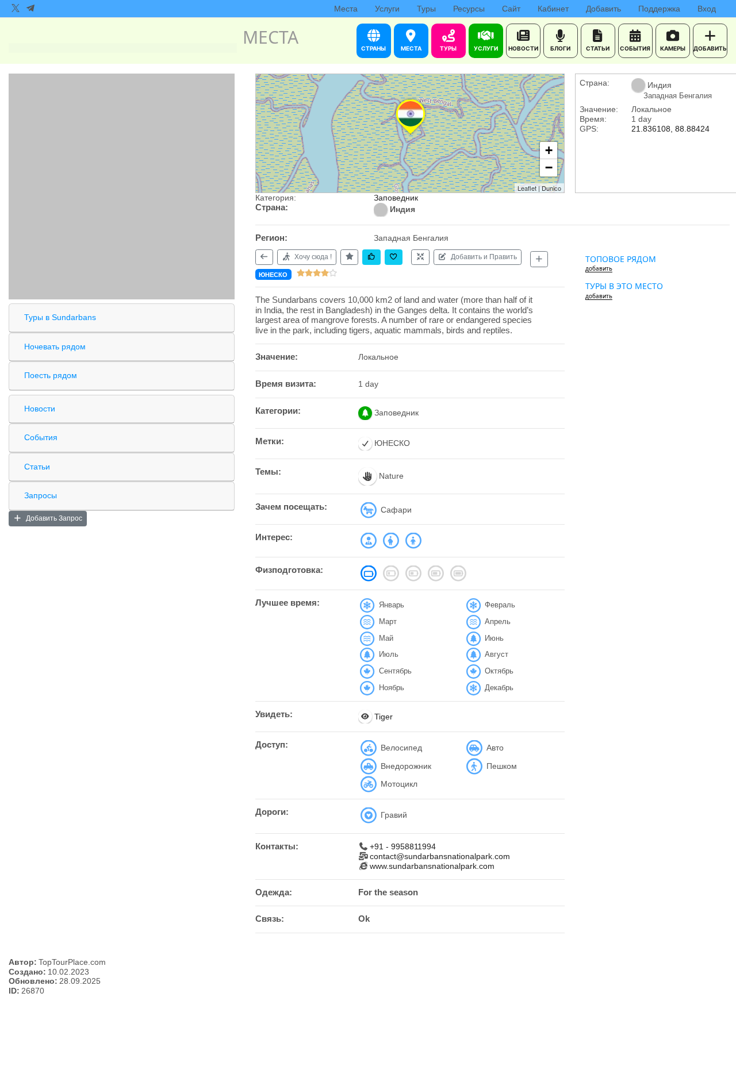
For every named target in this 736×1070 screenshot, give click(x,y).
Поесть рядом (50, 375)
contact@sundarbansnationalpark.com (440, 856)
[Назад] (264, 257)
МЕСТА (411, 48)
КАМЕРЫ (672, 48)
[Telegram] (30, 8)
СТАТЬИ (598, 48)
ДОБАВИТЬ (710, 48)
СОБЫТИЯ (635, 48)
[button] (410, 133)
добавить (598, 268)
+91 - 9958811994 (403, 846)
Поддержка (659, 8)
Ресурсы (469, 8)
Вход (706, 8)
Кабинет (553, 8)
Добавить (603, 8)
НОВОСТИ (523, 48)
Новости (39, 408)
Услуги (387, 8)
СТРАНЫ (373, 48)
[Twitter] (16, 8)
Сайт (511, 8)
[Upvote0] (371, 257)
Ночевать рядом (55, 346)
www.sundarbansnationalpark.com (432, 866)
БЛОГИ (560, 48)
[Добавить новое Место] (539, 259)
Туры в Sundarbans (60, 317)
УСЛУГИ (486, 48)
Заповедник (396, 197)
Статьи (37, 466)
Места (346, 8)
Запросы (40, 495)
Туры (426, 8)
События (40, 437)
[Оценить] (349, 257)
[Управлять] (420, 257)
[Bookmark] (393, 257)
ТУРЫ (448, 48)
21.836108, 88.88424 (670, 128)
